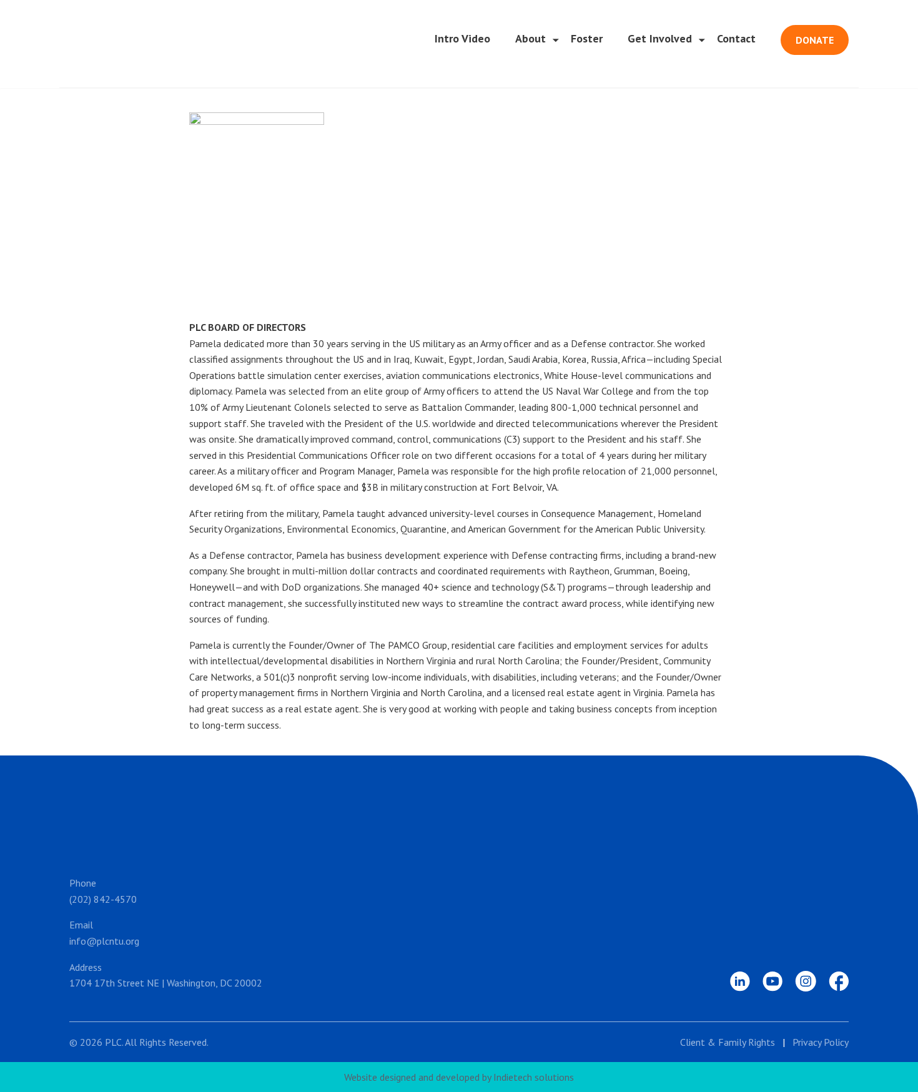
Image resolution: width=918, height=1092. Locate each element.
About (530, 38)
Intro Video (462, 38)
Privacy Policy (820, 1042)
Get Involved (660, 38)
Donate (815, 40)
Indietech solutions (533, 1077)
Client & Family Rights (727, 1042)
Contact (736, 38)
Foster (587, 38)
